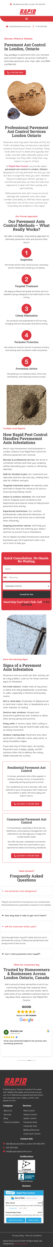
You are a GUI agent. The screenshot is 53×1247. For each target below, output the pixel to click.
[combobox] (5, 577)
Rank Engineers (20, 1243)
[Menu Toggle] (26, 18)
